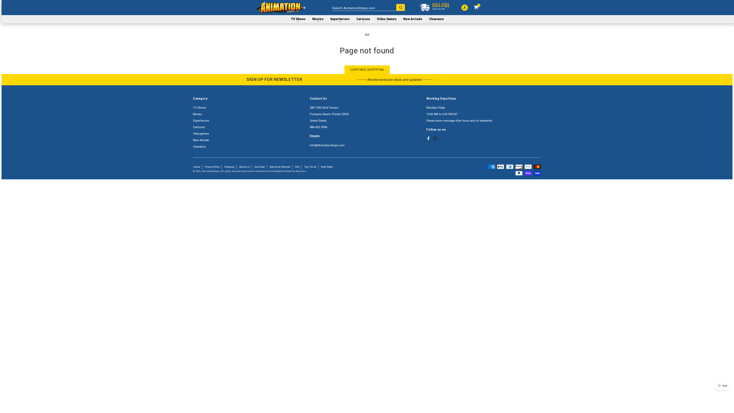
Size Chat (259, 166)
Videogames (201, 133)
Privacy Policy (212, 166)
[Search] (400, 7)
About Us (244, 166)
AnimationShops (211, 171)
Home (196, 166)
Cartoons (199, 127)
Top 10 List (310, 166)
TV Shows (199, 107)
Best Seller (327, 166)
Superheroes (201, 120)
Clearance (199, 146)
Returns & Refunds (280, 166)
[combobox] (368, 7)
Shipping (229, 166)
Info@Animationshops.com (327, 145)
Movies (197, 114)
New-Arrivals (201, 140)
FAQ (297, 166)
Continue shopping (367, 70)
